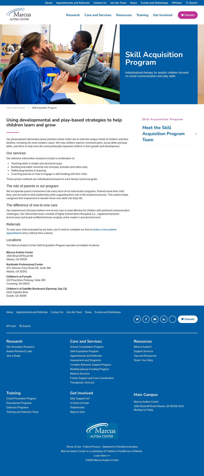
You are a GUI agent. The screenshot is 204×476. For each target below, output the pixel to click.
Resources (124, 15)
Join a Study (13, 355)
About (48, 3)
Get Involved (162, 15)
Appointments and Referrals (73, 3)
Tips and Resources (145, 355)
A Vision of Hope (79, 403)
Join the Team (118, 3)
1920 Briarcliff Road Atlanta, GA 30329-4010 (159, 406)
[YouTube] (154, 319)
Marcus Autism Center (146, 401)
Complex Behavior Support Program (90, 364)
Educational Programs (19, 403)
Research (73, 15)
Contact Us (100, 3)
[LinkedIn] (163, 319)
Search (193, 3)
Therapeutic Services (82, 382)
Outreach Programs (17, 407)
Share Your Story (143, 360)
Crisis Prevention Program (21, 398)
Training (142, 15)
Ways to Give (77, 412)
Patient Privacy (91, 446)
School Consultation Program (86, 346)
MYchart (177, 3)
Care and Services (98, 15)
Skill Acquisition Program (84, 351)
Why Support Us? (80, 398)
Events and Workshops (154, 3)
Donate (189, 15)
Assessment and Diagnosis (85, 360)
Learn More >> (102, 455)
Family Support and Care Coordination (92, 378)
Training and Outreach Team (22, 412)
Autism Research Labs (19, 351)
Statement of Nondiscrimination (120, 446)
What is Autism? (143, 346)
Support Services (143, 351)
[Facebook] (146, 319)
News (133, 3)
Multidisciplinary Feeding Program (89, 369)
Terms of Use (73, 446)
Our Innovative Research (20, 346)
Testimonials (77, 407)
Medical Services (80, 373)
